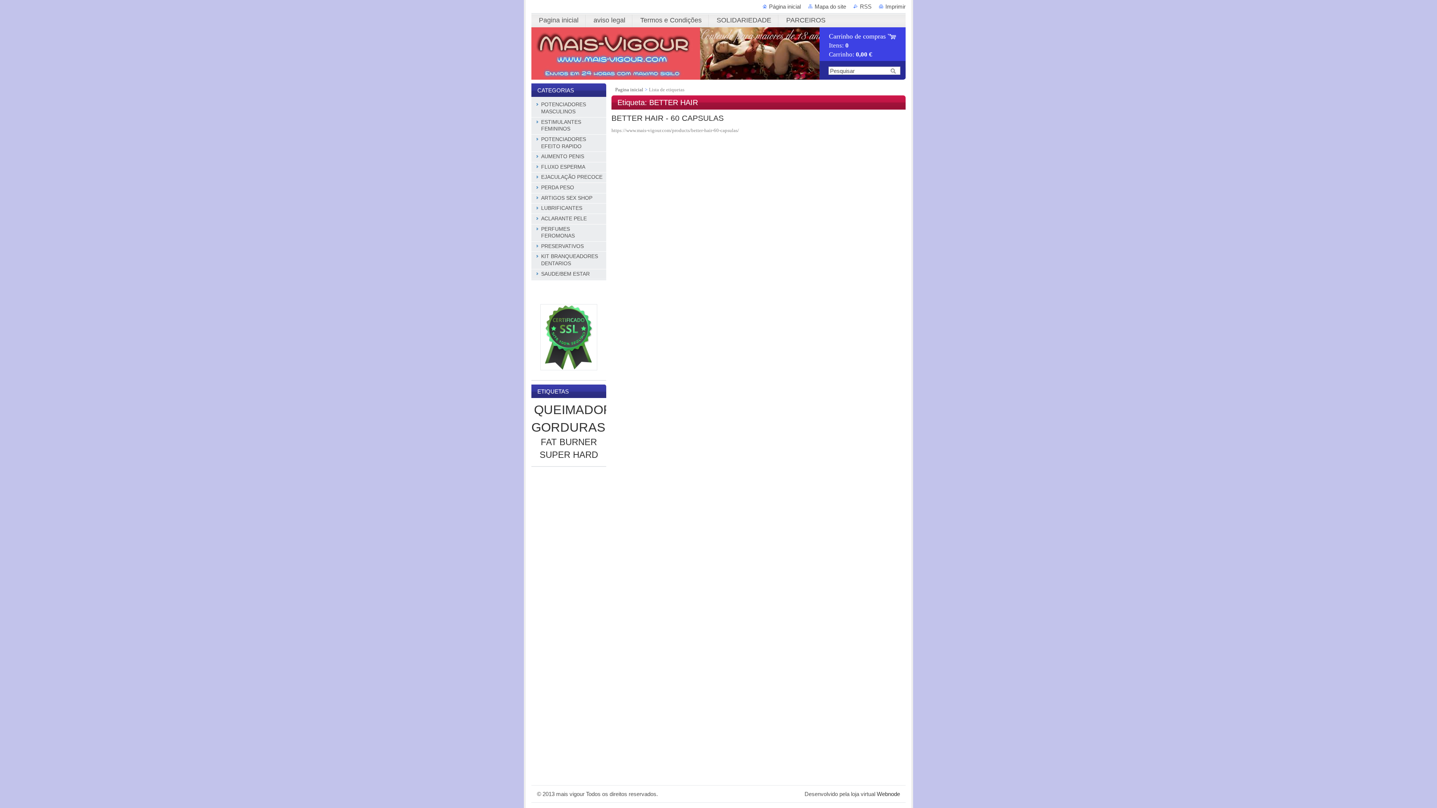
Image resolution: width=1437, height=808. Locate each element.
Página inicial (785, 6)
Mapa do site (830, 6)
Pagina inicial (629, 89)
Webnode (888, 794)
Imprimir (895, 6)
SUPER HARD (569, 455)
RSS (866, 6)
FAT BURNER (569, 442)
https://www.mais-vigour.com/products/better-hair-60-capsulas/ (675, 130)
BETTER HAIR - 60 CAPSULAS (667, 118)
